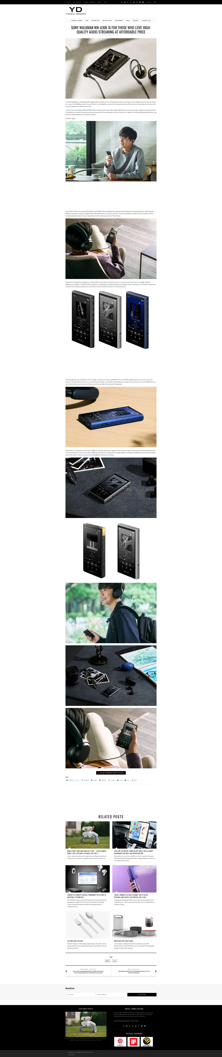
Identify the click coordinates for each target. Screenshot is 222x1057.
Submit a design (89, 2)
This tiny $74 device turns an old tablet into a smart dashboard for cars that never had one (133, 852)
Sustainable (119, 20)
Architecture (107, 20)
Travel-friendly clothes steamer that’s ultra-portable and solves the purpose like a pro (131, 896)
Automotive (95, 20)
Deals (128, 20)
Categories (77, 2)
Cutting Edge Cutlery (75, 941)
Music (108, 961)
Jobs (105, 2)
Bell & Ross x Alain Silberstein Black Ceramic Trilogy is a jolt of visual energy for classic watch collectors (88, 970)
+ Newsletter (146, 20)
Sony (80, 110)
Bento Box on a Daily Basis (123, 941)
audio (92, 102)
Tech (86, 20)
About (69, 2)
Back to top (71, 1054)
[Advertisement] (125, 11)
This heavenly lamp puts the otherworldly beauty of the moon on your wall (134, 970)
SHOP (99, 2)
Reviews (135, 20)
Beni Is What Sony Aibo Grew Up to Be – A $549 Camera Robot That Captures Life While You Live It (86, 852)
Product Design (76, 20)
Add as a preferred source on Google (112, 772)
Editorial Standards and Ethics (122, 1020)
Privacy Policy (134, 1020)
